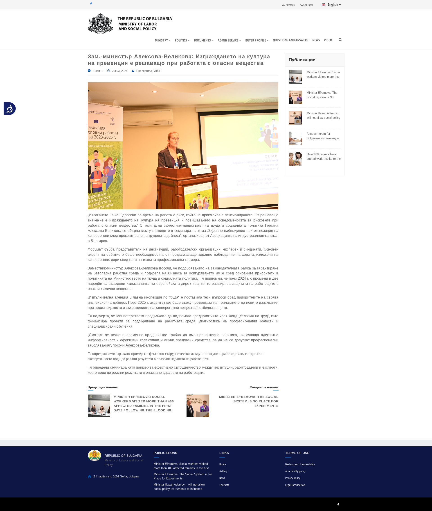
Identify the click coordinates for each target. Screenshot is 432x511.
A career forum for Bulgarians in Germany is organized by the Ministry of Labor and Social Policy (324, 136)
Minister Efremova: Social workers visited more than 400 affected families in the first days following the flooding (324, 75)
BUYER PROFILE (256, 40)
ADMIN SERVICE (228, 40)
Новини (98, 71)
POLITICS (181, 40)
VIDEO (328, 40)
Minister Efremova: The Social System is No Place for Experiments (248, 401)
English (333, 4)
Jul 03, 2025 (120, 71)
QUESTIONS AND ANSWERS (290, 40)
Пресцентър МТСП (148, 71)
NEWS (316, 40)
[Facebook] (91, 3)
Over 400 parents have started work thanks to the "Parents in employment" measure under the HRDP (324, 157)
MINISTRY (162, 40)
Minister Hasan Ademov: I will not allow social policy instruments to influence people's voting (323, 116)
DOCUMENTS (203, 40)
